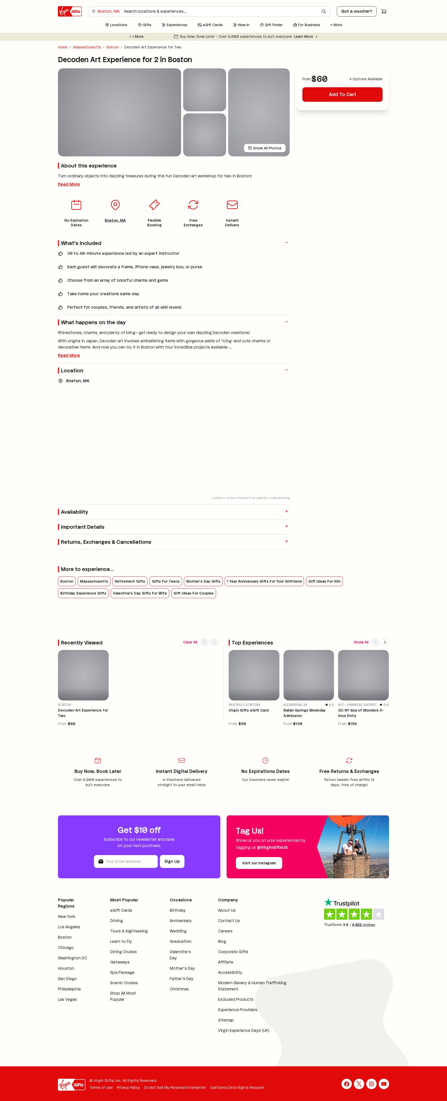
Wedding (178, 931)
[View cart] (384, 11)
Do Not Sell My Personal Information (175, 1087)
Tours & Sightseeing (129, 931)
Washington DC (72, 957)
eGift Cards (121, 910)
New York (66, 916)
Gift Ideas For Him (324, 581)
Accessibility (230, 972)
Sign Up (172, 861)
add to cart (342, 94)
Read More (69, 184)
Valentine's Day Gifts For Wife (140, 593)
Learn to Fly (121, 941)
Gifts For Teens (166, 581)
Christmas (179, 989)
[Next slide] (317, 36)
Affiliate (225, 962)
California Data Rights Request (237, 1087)
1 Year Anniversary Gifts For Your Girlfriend (264, 581)
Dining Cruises (123, 951)
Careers (225, 931)
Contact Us (229, 920)
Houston (66, 968)
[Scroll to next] (214, 642)
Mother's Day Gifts (203, 581)
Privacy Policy (128, 1087)
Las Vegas (67, 999)
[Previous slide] (130, 36)
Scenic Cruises (124, 982)
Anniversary (181, 920)
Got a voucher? (356, 11)
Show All (361, 642)
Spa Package (122, 972)
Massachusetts (87, 47)
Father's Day (181, 978)
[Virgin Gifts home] (70, 11)
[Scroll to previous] (205, 642)
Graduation (180, 941)
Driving (116, 920)
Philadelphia (69, 989)
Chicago (66, 947)
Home (63, 47)
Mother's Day (182, 968)
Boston (113, 47)
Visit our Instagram (259, 863)
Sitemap (226, 1020)
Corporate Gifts (233, 951)
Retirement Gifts (130, 581)
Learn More (283, 36)
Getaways (120, 962)
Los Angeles (69, 926)
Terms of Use (101, 1087)
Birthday (178, 910)
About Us (227, 910)
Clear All (190, 642)
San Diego (67, 978)
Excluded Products (236, 999)
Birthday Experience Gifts (83, 593)
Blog (222, 941)
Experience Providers (237, 1009)
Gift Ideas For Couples (194, 593)
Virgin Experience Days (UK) (243, 1030)
